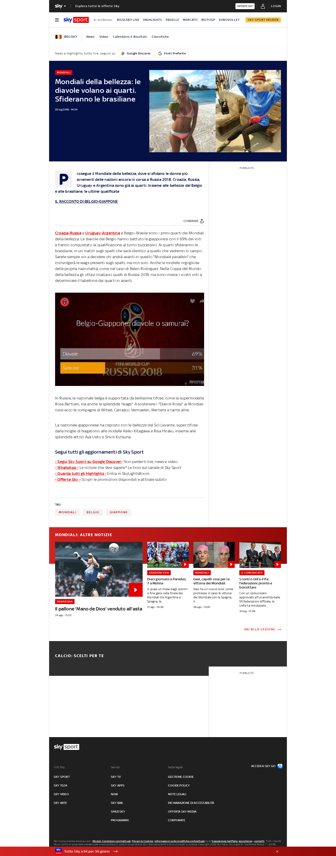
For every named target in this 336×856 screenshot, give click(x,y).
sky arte (60, 803)
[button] (161, 851)
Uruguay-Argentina (102, 233)
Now (114, 794)
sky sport (62, 776)
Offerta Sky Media (182, 811)
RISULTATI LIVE (128, 19)
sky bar (117, 803)
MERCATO (190, 19)
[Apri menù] (57, 20)
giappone (119, 512)
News (90, 36)
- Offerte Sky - (68, 479)
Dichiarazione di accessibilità (191, 803)
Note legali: (175, 767)
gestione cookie (181, 776)
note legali (177, 794)
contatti (259, 841)
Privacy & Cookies (142, 841)
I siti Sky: (59, 767)
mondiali (67, 512)
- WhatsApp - (66, 467)
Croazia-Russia (68, 233)
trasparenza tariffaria (224, 841)
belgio (93, 512)
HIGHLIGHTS (152, 19)
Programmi (120, 820)
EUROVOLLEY (229, 19)
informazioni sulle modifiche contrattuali (180, 841)
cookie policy (179, 785)
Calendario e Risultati (130, 36)
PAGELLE (172, 19)
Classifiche (160, 36)
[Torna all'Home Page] (76, 20)
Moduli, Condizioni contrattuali (112, 841)
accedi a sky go (263, 766)
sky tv (116, 776)
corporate (176, 820)
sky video (61, 794)
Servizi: (115, 767)
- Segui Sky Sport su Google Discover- (89, 461)
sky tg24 (60, 785)
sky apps (118, 785)
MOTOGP (208, 19)
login (276, 6)
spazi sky (118, 811)
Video (103, 36)
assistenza (245, 841)
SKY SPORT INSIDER (263, 19)
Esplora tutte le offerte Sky (97, 6)
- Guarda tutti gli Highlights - (80, 473)
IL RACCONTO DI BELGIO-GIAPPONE (86, 201)
